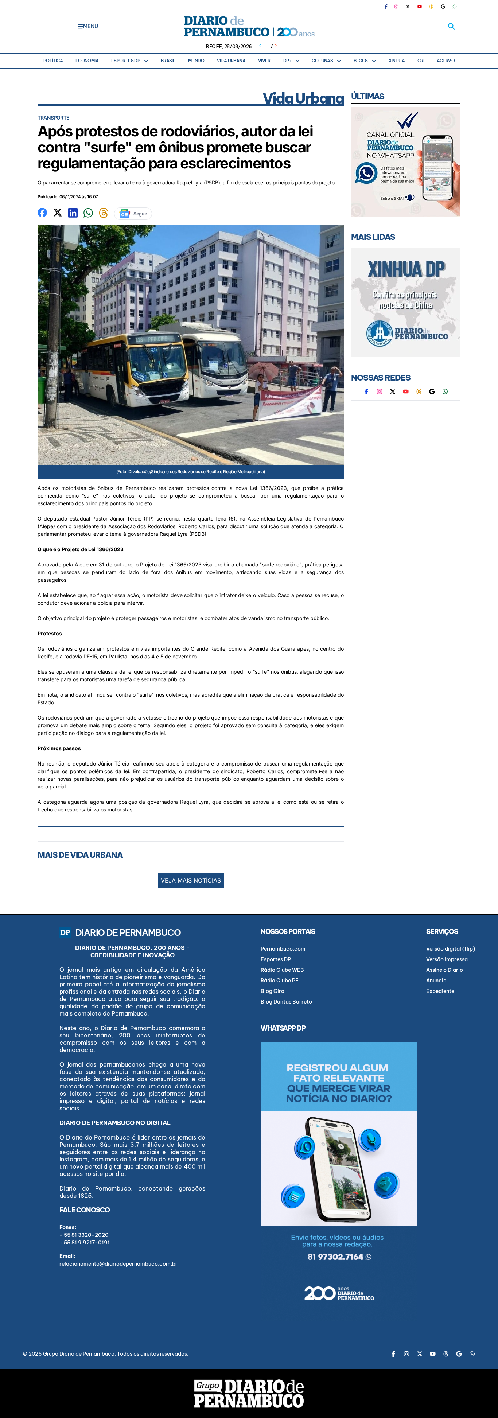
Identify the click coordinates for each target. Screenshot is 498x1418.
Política (53, 60)
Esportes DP (125, 60)
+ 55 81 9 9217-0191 (84, 1242)
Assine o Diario (444, 970)
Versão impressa (447, 959)
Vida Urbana (231, 60)
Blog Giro (272, 991)
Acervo (446, 60)
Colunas (322, 60)
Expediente (440, 991)
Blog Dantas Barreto (286, 1001)
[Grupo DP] (249, 1393)
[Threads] (431, 6)
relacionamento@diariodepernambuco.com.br (118, 1264)
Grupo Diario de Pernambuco (78, 1354)
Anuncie (436, 980)
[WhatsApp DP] (454, 6)
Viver (264, 60)
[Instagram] (396, 6)
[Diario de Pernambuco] (249, 26)
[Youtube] (419, 6)
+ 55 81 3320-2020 (84, 1235)
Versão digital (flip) (450, 949)
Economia (86, 60)
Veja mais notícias (191, 880)
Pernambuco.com (283, 949)
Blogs (361, 60)
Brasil (168, 60)
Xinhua (397, 60)
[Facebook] (389, 6)
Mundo (196, 60)
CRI (420, 60)
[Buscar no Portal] (451, 26)
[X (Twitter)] (408, 6)
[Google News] (443, 6)
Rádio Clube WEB (282, 970)
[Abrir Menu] (80, 26)
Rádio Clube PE (280, 980)
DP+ (287, 60)
